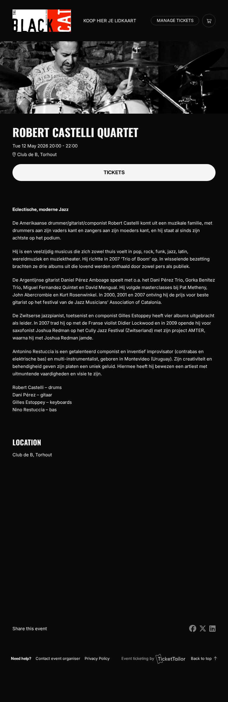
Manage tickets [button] (175, 20)
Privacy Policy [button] (97, 658)
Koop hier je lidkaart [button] (109, 20)
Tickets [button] (114, 172)
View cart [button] (208, 20)
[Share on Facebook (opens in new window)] (192, 628)
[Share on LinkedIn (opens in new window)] (212, 628)
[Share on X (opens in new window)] (202, 628)
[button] (58, 658)
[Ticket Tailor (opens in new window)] (170, 658)
